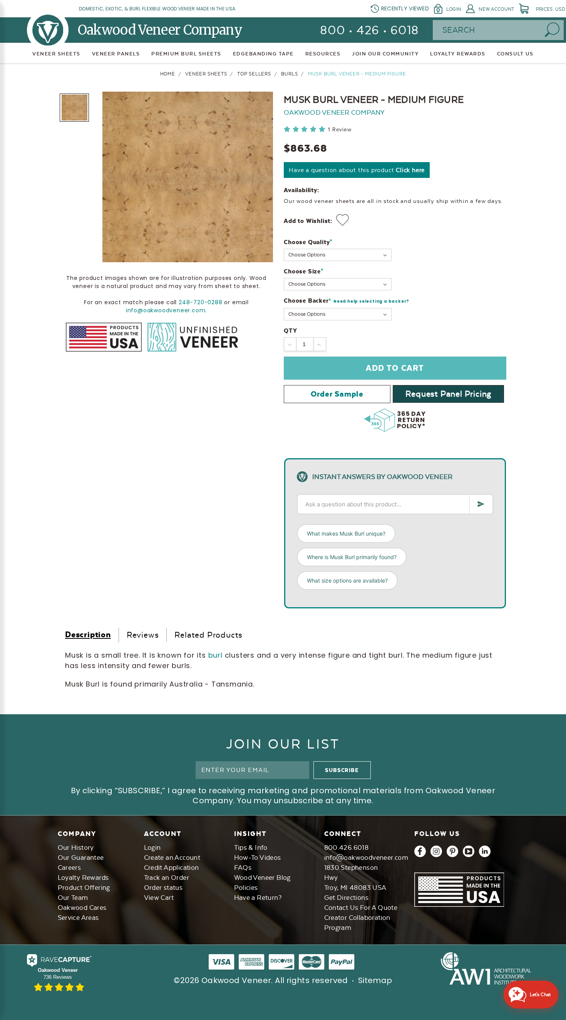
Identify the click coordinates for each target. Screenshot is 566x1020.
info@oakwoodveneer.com (166, 310)
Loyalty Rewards (83, 877)
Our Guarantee (81, 857)
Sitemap (375, 980)
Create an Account (172, 857)
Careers (69, 867)
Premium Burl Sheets (186, 54)
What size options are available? (347, 580)
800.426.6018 (346, 847)
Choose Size (303, 271)
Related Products (208, 635)
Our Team (73, 897)
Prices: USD (550, 9)
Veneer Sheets (56, 54)
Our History (76, 847)
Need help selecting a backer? (371, 301)
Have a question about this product (357, 170)
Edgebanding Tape (263, 54)
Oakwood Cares (82, 907)
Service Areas (78, 917)
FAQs (243, 867)
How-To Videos (257, 857)
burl (216, 655)
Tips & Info (251, 847)
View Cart (159, 897)
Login (453, 9)
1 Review (339, 129)
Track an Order (166, 877)
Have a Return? (258, 897)
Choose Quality (308, 242)
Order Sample (337, 394)
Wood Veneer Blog (262, 877)
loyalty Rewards (458, 54)
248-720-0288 (201, 302)
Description (88, 634)
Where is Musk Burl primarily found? (352, 557)
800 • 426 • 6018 (369, 30)
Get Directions (346, 897)
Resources (323, 54)
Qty (290, 330)
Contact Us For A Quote (361, 907)
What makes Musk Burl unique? (346, 533)
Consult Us (515, 54)
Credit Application (171, 867)
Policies (246, 887)
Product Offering (84, 887)
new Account (496, 9)
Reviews (143, 635)
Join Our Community (385, 54)
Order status (163, 887)
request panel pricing (448, 394)
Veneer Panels (116, 54)
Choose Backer (346, 301)
